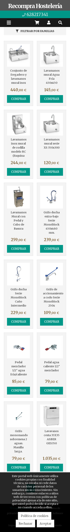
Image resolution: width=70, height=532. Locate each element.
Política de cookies (34, 516)
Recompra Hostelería (35, 6)
